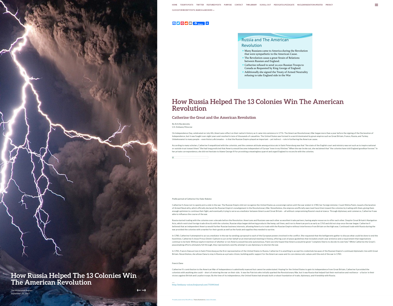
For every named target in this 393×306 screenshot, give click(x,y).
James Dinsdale (211, 299)
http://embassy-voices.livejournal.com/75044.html (195, 284)
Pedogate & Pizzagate (284, 5)
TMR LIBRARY (251, 5)
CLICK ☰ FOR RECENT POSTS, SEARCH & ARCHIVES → (193, 10)
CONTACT (239, 5)
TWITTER (200, 5)
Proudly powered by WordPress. (182, 299)
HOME (174, 5)
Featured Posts (214, 5)
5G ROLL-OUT (265, 5)
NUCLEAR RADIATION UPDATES (310, 5)
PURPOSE (228, 5)
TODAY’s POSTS (186, 5)
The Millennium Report (21, 290)
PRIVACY (329, 5)
